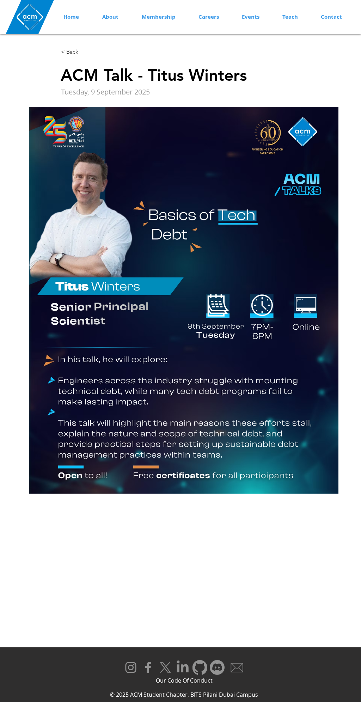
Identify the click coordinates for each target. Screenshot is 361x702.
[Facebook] (148, 667)
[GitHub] (199, 667)
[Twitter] (165, 667)
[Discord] (217, 667)
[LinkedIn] (182, 667)
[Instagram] (130, 667)
